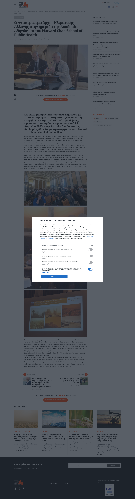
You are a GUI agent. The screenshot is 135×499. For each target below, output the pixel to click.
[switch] (90, 249)
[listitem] (67, 246)
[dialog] (67, 249)
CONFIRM (54, 276)
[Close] (99, 220)
